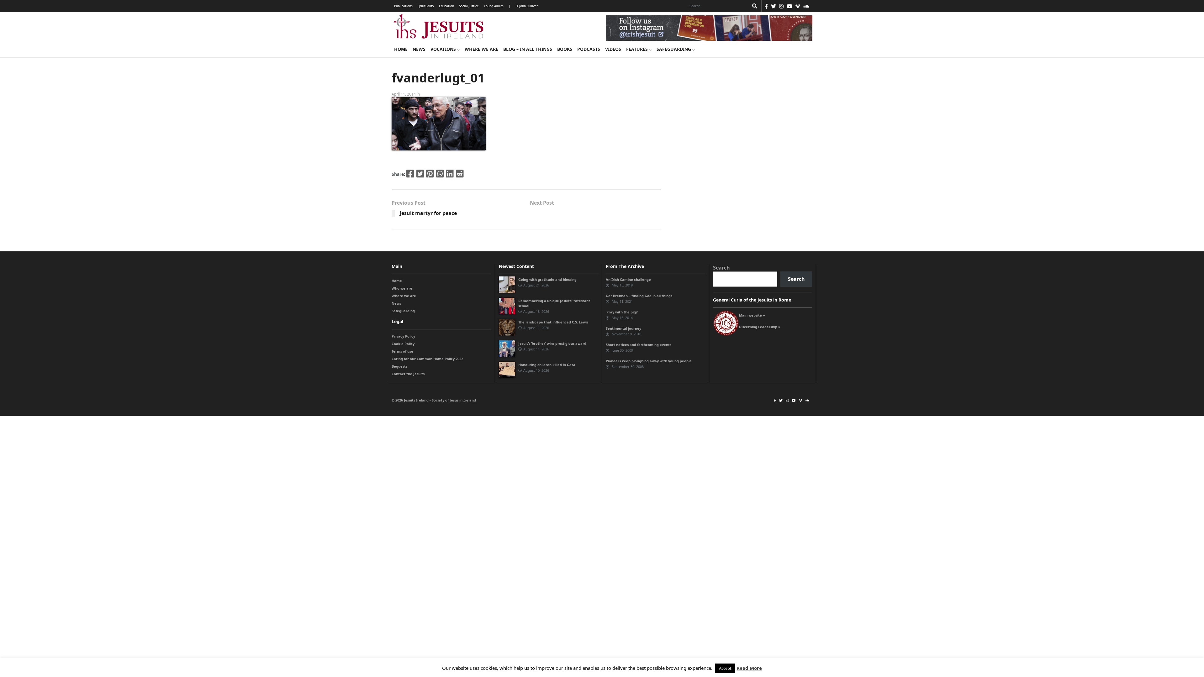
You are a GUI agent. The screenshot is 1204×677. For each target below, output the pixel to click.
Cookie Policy (403, 343)
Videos (613, 49)
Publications (403, 6)
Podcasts (588, 49)
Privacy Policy (403, 336)
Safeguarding (674, 49)
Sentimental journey (623, 328)
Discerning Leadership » (759, 326)
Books (564, 49)
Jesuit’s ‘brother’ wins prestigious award (552, 343)
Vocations (443, 49)
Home (401, 49)
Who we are (402, 288)
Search (721, 267)
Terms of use (402, 351)
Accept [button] (725, 668)
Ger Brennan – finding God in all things (639, 295)
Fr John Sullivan (526, 6)
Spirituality (426, 6)
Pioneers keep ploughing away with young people (649, 361)
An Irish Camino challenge (628, 279)
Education (446, 6)
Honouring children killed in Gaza (546, 364)
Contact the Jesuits (408, 373)
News (419, 49)
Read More (749, 668)
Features (637, 49)
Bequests (399, 366)
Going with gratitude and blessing (547, 279)
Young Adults (494, 6)
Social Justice (469, 6)
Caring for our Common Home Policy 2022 (427, 358)
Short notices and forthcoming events (638, 344)
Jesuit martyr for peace (428, 213)
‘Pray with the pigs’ (622, 312)
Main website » (752, 315)
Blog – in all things (527, 49)
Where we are (481, 49)
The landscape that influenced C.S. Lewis (553, 322)
